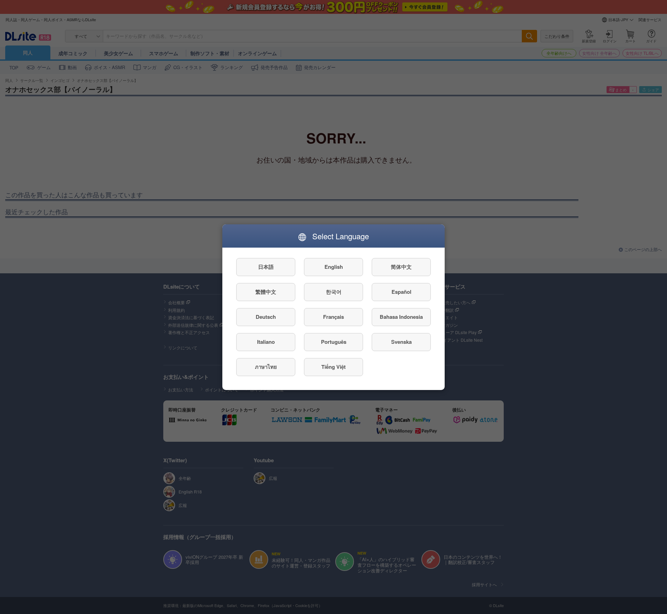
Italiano (266, 342)
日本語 (266, 267)
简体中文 (401, 267)
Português (333, 342)
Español (401, 292)
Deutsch (266, 317)
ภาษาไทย (266, 367)
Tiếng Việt (333, 367)
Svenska (401, 342)
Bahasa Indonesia (401, 317)
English (333, 267)
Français (333, 317)
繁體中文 (265, 292)
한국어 (333, 292)
